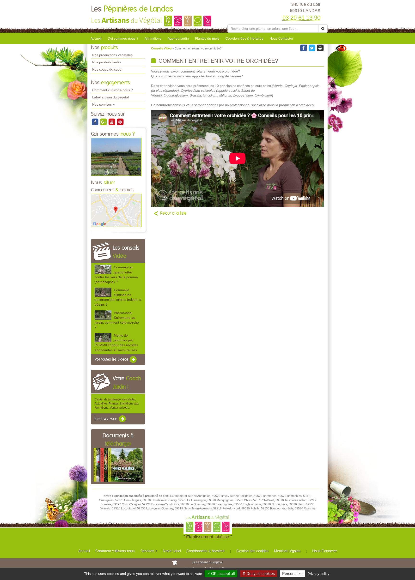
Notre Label (172, 551)
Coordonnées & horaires (205, 551)
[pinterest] (120, 121)
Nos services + (103, 104)
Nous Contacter (281, 38)
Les (132, 9)
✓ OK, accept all (221, 574)
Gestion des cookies (252, 551)
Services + (148, 551)
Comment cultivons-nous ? (112, 90)
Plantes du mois (207, 38)
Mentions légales (287, 551)
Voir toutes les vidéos (112, 359)
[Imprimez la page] (320, 47)
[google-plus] (103, 121)
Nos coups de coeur (107, 69)
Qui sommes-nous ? (123, 38)
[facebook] (95, 121)
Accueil (96, 38)
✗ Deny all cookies (258, 574)
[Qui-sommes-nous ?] (116, 156)
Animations (153, 38)
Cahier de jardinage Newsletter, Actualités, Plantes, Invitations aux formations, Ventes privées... (117, 403)
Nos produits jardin (106, 62)
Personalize (292, 574)
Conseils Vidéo (161, 48)
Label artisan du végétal (110, 97)
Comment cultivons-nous (115, 551)
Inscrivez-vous (106, 419)
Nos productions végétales (112, 55)
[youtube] (112, 121)
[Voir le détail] (103, 269)
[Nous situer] (116, 210)
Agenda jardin (178, 38)
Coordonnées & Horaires (244, 38)
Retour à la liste (173, 213)
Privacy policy (318, 574)
